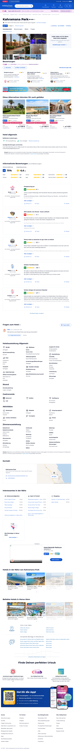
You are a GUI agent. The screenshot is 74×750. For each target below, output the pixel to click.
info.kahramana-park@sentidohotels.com (18, 476)
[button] (16, 44)
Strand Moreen (8, 507)
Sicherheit (40, 738)
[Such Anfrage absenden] (31, 6)
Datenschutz (41, 723)
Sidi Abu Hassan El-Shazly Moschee (12, 510)
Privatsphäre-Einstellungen (45, 726)
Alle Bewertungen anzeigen (36, 313)
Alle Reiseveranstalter (6, 738)
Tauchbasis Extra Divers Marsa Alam (35, 510)
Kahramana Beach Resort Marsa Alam (29, 643)
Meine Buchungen (5, 718)
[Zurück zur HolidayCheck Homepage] (7, 6)
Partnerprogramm (24, 723)
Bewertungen (18, 29)
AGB (39, 731)
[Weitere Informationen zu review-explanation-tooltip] (22, 25)
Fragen (33, 29)
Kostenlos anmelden (65, 11)
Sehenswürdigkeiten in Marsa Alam (13, 515)
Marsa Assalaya (8, 505)
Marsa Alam (49, 641)
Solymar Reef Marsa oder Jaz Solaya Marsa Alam (57, 639)
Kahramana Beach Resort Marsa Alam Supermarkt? (32, 645)
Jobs (57, 726)
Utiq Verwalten (41, 728)
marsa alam (49, 643)
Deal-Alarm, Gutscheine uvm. (8, 726)
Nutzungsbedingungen (44, 720)
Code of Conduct (23, 726)
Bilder (26, 29)
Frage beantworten (15, 335)
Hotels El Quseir (50, 627)
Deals (4, 1)
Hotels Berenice (50, 630)
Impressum (41, 741)
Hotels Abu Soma (50, 632)
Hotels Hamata (23, 630)
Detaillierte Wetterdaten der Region (37, 657)
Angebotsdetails (33, 153)
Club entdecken (54, 11)
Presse (58, 723)
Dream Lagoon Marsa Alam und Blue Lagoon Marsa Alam (32, 641)
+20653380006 (11, 478)
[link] (45, 6)
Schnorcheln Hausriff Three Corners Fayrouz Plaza (35, 502)
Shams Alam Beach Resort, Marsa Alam (29, 647)
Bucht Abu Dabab (9, 502)
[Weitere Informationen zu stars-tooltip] (34, 19)
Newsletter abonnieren (7, 728)
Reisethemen (59, 728)
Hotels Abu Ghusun (25, 627)
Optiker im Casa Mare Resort (58, 499)
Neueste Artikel (60, 731)
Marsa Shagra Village (33, 507)
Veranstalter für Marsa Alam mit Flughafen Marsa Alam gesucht (32, 639)
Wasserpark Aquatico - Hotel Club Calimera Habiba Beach (35, 499)
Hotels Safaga (23, 632)
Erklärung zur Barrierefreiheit (45, 736)
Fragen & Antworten (6, 723)
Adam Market (54, 502)
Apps (2, 736)
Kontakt (58, 1)
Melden (25, 335)
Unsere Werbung (60, 720)
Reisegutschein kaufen (6, 731)
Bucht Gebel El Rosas (10, 499)
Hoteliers (21, 718)
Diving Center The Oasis (34, 505)
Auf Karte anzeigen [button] (41, 22)
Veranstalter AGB (42, 718)
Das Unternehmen (61, 718)
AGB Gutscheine (42, 733)
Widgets (21, 720)
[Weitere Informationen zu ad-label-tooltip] (39, 543)
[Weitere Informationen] (17, 126)
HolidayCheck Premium (7, 733)
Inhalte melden (5, 741)
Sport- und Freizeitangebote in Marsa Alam (36, 514)
